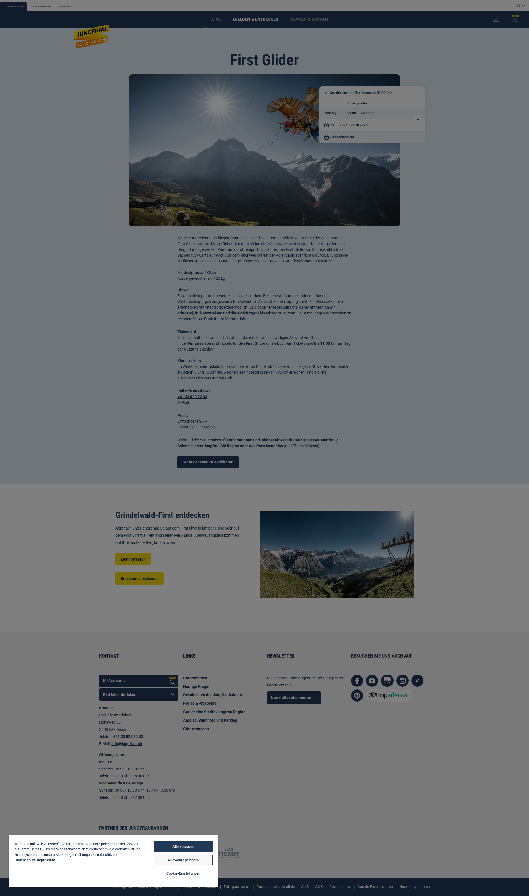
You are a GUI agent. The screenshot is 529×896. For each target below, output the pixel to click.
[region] (113, 861)
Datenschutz (26, 860)
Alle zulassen (183, 847)
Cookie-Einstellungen (183, 873)
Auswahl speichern (183, 860)
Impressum (46, 860)
